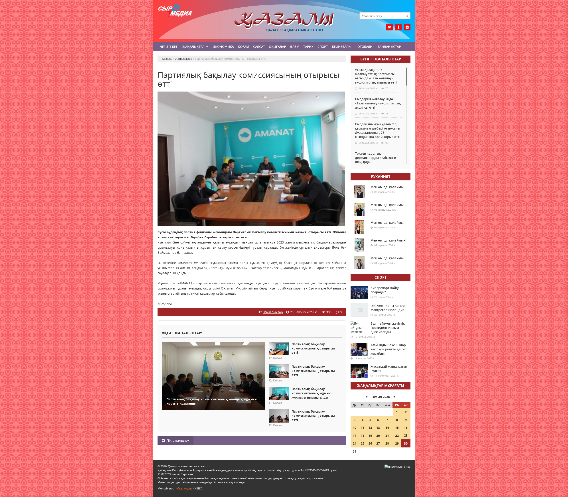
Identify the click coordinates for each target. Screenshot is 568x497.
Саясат (259, 46)
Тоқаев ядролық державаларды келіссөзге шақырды (375, 157)
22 (397, 435)
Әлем (294, 46)
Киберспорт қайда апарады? (385, 290)
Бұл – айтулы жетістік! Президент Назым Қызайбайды (388, 327)
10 (354, 427)
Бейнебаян (341, 46)
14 (387, 427)
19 (370, 435)
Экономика (223, 46)
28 (387, 443)
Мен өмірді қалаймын (388, 187)
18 (362, 435)
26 (370, 443)
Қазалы (284, 20)
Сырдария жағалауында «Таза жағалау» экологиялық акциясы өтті (378, 103)
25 (362, 443)
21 (387, 435)
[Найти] (407, 15)
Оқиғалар (277, 46)
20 (378, 435)
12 (370, 427)
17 (354, 435)
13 (378, 427)
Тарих (308, 46)
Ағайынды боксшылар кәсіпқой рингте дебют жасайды (389, 349)
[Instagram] (407, 27)
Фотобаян (364, 46)
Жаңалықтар (193, 46)
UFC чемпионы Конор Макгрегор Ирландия (388, 307)
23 (406, 435)
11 (362, 427)
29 (397, 443)
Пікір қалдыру (177, 440)
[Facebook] (398, 27)
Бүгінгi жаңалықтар (380, 59)
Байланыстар (389, 46)
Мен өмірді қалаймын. (388, 205)
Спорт (323, 46)
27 (378, 443)
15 (397, 427)
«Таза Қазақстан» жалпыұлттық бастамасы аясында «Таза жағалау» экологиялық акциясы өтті (376, 76)
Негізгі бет (169, 46)
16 (406, 427)
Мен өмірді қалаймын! (388, 240)
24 (354, 443)
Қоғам (243, 46)
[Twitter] (389, 27)
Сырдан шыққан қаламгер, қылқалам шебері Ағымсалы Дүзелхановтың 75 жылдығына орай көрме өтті (377, 130)
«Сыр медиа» (185, 488)
